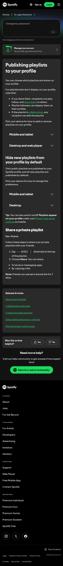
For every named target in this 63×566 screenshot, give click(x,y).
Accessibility (26, 562)
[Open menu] (59, 4)
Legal (4, 556)
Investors (7, 447)
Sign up (38, 4)
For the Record (10, 414)
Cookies (5, 562)
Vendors (7, 454)
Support (6, 467)
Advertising (8, 441)
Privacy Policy (35, 556)
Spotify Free (9, 526)
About (5, 402)
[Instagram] (6, 536)
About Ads (15, 562)
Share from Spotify (16, 299)
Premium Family (11, 513)
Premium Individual (13, 500)
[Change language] (31, 4)
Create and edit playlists (19, 312)
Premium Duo (9, 506)
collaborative (35, 112)
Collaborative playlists (18, 306)
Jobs (5, 408)
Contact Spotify (11, 486)
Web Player (8, 474)
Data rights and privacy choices (23, 319)
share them (30, 102)
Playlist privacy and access (20, 326)
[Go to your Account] (56, 49)
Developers (8, 434)
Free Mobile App (11, 480)
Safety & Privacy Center (18, 556)
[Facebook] (25, 536)
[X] (16, 536)
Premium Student (12, 519)
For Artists (8, 428)
